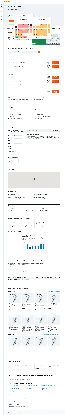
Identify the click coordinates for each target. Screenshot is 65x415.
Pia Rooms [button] (10, 326)
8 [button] (18, 27)
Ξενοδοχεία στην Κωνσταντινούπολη (48, 385)
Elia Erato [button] (23, 303)
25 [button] (25, 32)
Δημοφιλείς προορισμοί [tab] (14, 379)
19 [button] (28, 29)
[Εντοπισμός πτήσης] (1, 14)
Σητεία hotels (44, 389)
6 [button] (36, 27)
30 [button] (21, 34)
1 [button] (18, 24)
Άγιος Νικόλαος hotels (14, 389)
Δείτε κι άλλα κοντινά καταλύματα (54, 291)
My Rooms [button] (36, 326)
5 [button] (28, 24)
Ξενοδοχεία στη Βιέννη (14, 385)
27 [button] (30, 32)
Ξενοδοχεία (15, 411)
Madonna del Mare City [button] (39, 347)
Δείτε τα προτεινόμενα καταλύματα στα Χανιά (52, 334)
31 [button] (46, 34)
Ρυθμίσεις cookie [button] (11, 101)
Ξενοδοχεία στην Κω (30, 386)
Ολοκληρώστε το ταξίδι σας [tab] (25, 379)
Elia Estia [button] (36, 304)
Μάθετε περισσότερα (46, 97)
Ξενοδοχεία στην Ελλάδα (30, 411)
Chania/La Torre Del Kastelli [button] (52, 303)
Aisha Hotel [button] (11, 304)
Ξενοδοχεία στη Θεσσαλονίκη (32, 385)
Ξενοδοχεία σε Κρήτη (38, 411)
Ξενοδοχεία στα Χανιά (11, 412)
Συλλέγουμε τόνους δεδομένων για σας (17, 404)
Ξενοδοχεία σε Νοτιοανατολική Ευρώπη (48, 411)
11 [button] (48, 27)
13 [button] (30, 27)
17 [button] (23, 29)
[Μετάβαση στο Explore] (1, 12)
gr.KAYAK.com (10, 411)
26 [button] (28, 32)
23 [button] (21, 32)
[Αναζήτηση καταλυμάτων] (1, 7)
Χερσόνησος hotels (14, 391)
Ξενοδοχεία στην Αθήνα (15, 386)
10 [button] (23, 27)
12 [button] (28, 27)
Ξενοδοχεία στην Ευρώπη (21, 411)
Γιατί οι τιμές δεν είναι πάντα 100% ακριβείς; (17, 406)
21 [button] (16, 32)
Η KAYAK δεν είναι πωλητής (14, 402)
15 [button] (18, 29)
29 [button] (18, 34)
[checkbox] (13, 161)
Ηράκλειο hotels (29, 388)
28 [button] (16, 34)
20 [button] (30, 29)
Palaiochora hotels (29, 389)
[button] (2, 1)
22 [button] (18, 32)
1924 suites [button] (10, 346)
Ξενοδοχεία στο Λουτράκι (15, 388)
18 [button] (48, 29)
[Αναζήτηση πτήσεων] (1, 5)
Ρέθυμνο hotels (44, 388)
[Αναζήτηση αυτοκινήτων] (1, 9)
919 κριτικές (17, 9)
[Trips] (1, 17)
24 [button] (23, 32)
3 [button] (23, 24)
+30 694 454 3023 (11, 12)
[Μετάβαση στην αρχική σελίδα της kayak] (7, 1)
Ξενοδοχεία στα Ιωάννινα (46, 386)
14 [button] (16, 29)
